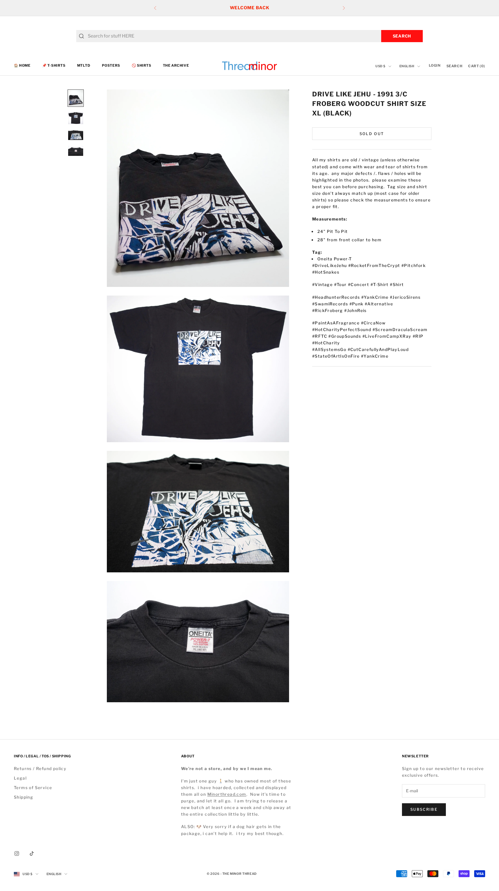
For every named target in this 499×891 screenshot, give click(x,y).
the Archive (176, 65)
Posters (111, 65)
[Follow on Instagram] (17, 853)
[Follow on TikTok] (32, 853)
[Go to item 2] (76, 118)
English (406, 66)
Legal (20, 778)
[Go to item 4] (76, 150)
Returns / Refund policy (40, 768)
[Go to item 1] (76, 98)
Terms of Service (33, 787)
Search (402, 35)
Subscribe (423, 809)
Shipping (23, 797)
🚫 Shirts (141, 65)
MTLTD (83, 65)
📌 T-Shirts (54, 65)
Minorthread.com (226, 794)
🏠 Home (22, 65)
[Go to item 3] (76, 135)
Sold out (372, 133)
